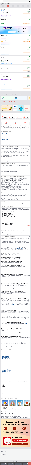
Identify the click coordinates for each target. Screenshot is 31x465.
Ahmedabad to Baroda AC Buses (6, 372)
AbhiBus (13, 461)
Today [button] (2, 4)
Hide (28, 347)
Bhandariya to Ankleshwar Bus (6, 134)
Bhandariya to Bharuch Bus (6, 133)
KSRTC (18, 407)
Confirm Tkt (17, 461)
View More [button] (28, 225)
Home (1, 101)
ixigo (14, 461)
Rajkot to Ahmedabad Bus (5, 359)
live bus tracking (25, 239)
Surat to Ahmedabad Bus (5, 356)
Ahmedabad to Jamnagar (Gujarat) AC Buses (8, 373)
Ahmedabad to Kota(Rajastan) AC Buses (7, 377)
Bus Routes (4, 101)
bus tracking (26, 323)
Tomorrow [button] (4, 4)
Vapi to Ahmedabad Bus (5, 357)
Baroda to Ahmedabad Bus (6, 351)
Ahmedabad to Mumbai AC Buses (6, 365)
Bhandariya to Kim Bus (5, 139)
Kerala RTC (26, 407)
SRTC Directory (17, 398)
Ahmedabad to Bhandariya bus (21, 248)
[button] (1, 1)
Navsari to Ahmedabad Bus (6, 358)
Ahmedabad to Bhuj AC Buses (6, 369)
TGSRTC (11, 407)
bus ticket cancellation (12, 304)
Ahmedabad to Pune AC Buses (6, 371)
